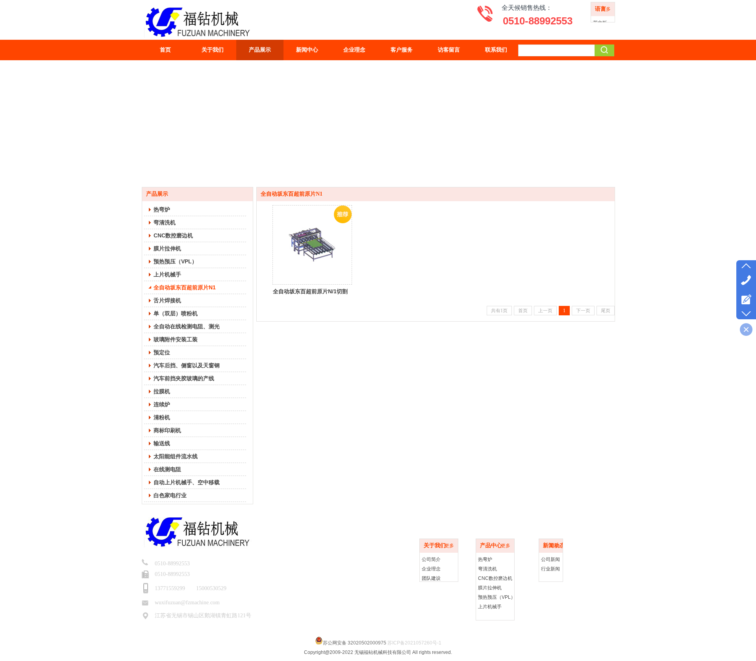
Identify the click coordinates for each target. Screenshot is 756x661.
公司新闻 (550, 559)
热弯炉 (485, 559)
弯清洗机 (487, 569)
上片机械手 (490, 606)
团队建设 (431, 578)
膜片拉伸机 (490, 588)
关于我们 (435, 545)
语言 (600, 9)
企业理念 (431, 569)
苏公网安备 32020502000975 (354, 643)
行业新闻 (550, 569)
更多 (606, 9)
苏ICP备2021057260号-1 (414, 643)
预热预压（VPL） (496, 597)
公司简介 (431, 559)
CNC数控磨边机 (495, 578)
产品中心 (491, 545)
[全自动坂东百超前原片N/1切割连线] (312, 245)
